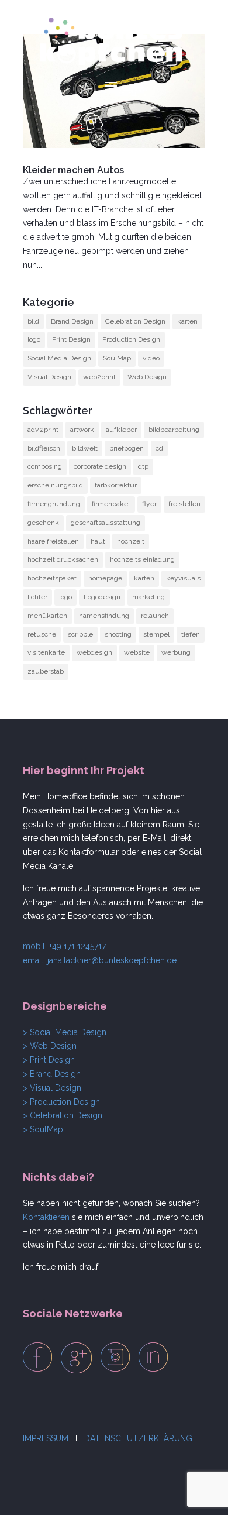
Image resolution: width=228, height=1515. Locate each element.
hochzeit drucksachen (62, 559)
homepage (105, 578)
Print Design (71, 339)
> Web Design (50, 1045)
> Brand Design (52, 1073)
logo (33, 339)
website (137, 652)
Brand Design (72, 321)
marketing (148, 597)
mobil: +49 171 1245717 (64, 946)
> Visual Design (52, 1088)
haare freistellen (53, 541)
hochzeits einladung (142, 559)
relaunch (155, 616)
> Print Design (49, 1059)
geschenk (43, 522)
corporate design (100, 466)
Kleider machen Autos (73, 170)
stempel (156, 634)
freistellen (184, 504)
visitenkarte (46, 652)
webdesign (94, 652)
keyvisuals (183, 578)
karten (187, 321)
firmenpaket (111, 504)
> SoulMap (43, 1129)
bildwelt (85, 448)
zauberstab (45, 671)
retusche (41, 634)
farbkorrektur (116, 485)
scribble (80, 634)
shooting (118, 634)
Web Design (147, 377)
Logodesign (102, 597)
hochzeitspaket (52, 578)
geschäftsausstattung (105, 522)
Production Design (131, 339)
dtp (143, 466)
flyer (149, 504)
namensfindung (104, 616)
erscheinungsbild (55, 485)
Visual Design (49, 377)
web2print (99, 377)
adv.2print (42, 429)
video (151, 358)
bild (33, 321)
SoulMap (117, 358)
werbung (176, 652)
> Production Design (61, 1102)
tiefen (190, 634)
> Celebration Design (62, 1115)
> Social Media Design (64, 1032)
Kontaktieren (46, 1217)
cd (159, 448)
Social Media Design (59, 358)
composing (44, 466)
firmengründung (53, 504)
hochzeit (130, 541)
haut (98, 541)
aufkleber (121, 429)
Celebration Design (135, 321)
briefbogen (126, 448)
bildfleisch (43, 448)
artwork (82, 429)
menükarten (47, 616)
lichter (37, 597)
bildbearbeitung (173, 429)
